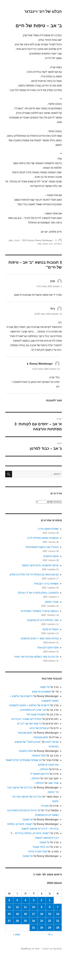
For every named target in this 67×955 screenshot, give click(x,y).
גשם (11, 240)
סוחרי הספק (52, 602)
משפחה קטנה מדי (36, 714)
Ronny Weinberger (44, 240)
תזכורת (45, 805)
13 (9, 907)
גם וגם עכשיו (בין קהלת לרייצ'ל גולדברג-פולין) (34, 574)
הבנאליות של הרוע (40, 728)
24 (33, 920)
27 (9, 920)
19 (17, 914)
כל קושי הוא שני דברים (29, 723)
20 (9, 914)
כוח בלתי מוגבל (41, 847)
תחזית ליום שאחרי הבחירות (26, 719)
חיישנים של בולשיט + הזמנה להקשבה (29, 705)
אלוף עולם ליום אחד (48, 647)
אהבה (16, 240)
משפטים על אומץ (41, 691)
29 (49, 927)
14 (57, 914)
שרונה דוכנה (52, 741)
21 (57, 920)
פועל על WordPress (30, 948)
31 (33, 927)
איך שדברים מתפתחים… (32, 710)
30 (41, 927)
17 (33, 914)
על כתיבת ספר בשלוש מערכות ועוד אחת (36, 656)
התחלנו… (43, 769)
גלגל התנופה (26, 751)
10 (33, 907)
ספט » (16, 934)
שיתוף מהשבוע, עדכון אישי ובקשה (40, 565)
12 (17, 907)
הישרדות (58, 244)
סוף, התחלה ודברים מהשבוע (43, 620)
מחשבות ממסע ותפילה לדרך (43, 538)
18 (25, 914)
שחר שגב (53, 783)
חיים (51, 244)
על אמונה (28, 819)
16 (41, 914)
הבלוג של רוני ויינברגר (43, 11)
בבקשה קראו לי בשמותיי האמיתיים (40, 611)
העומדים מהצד (50, 629)
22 (49, 920)
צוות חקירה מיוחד (37, 851)
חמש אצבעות (25, 732)
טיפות (45, 244)
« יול (50, 934)
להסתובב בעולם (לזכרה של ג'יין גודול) (38, 592)
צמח (39, 244)
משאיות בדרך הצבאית (46, 583)
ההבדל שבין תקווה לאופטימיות (42, 547)
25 (25, 920)
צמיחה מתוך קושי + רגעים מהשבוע (40, 638)
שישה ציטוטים (51, 556)
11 (25, 907)
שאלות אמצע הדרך (48, 528)
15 (49, 914)
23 (41, 920)
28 (57, 927)
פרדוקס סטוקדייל (39, 773)
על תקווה (45, 687)
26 (17, 920)
